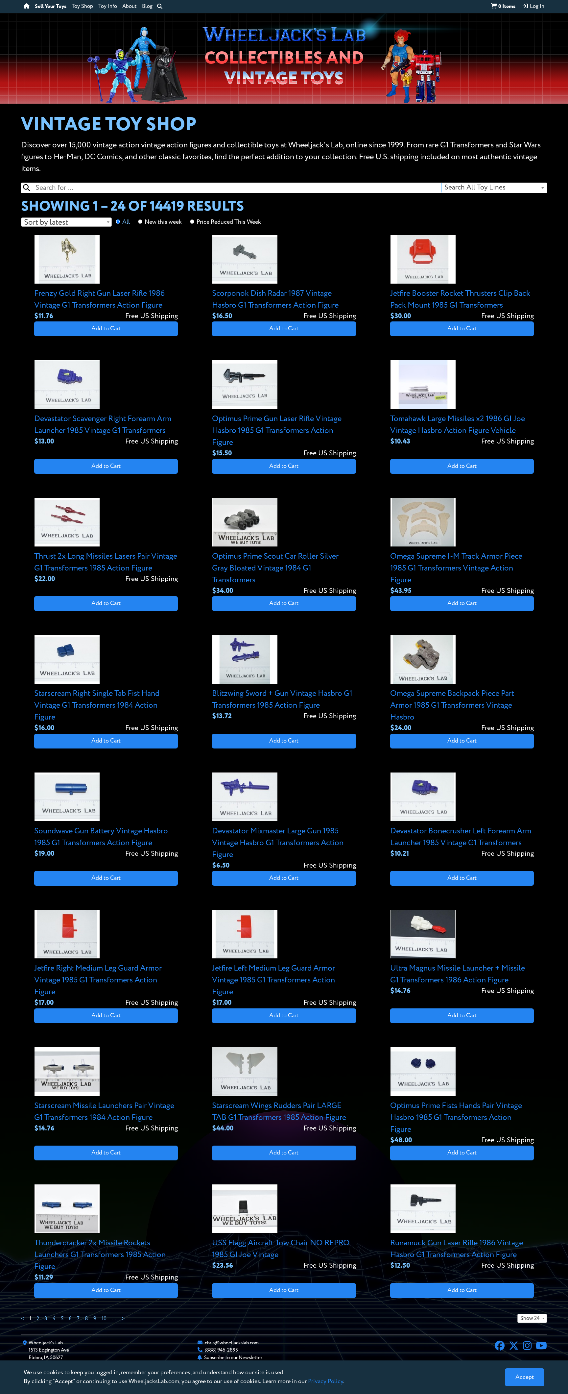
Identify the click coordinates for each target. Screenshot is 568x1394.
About (129, 6)
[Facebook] (500, 1347)
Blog (147, 6)
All (126, 222)
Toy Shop (82, 6)
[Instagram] (527, 1347)
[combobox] (493, 187)
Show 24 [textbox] (530, 1318)
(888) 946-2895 (221, 1350)
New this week (163, 222)
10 (104, 1319)
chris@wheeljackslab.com (232, 1342)
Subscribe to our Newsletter (233, 1357)
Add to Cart (106, 329)
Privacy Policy (325, 1381)
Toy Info (107, 6)
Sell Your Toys (50, 6)
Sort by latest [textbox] (46, 222)
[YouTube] (541, 1347)
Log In (536, 6)
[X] (514, 1347)
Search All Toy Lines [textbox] (475, 187)
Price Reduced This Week (229, 222)
